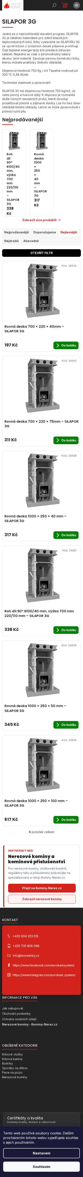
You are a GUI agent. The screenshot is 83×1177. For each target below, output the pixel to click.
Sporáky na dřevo (15, 1068)
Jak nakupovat (12, 1008)
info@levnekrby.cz (26, 955)
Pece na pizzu (12, 1072)
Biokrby (7, 1063)
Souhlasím (41, 1167)
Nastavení (41, 1153)
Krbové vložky (12, 1054)
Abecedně (31, 241)
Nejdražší (11, 241)
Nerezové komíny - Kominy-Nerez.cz (29, 1024)
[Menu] (76, 5)
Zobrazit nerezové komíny (42, 899)
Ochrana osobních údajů (19, 1019)
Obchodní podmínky (16, 1013)
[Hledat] (54, 5)
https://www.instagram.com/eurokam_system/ (44, 975)
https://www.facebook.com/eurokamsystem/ (43, 965)
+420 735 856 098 (26, 946)
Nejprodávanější (16, 232)
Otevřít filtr (41, 253)
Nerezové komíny (14, 1077)
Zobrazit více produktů (39, 220)
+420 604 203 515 (25, 936)
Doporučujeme (44, 232)
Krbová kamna (12, 1059)
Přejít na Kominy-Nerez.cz (42, 888)
